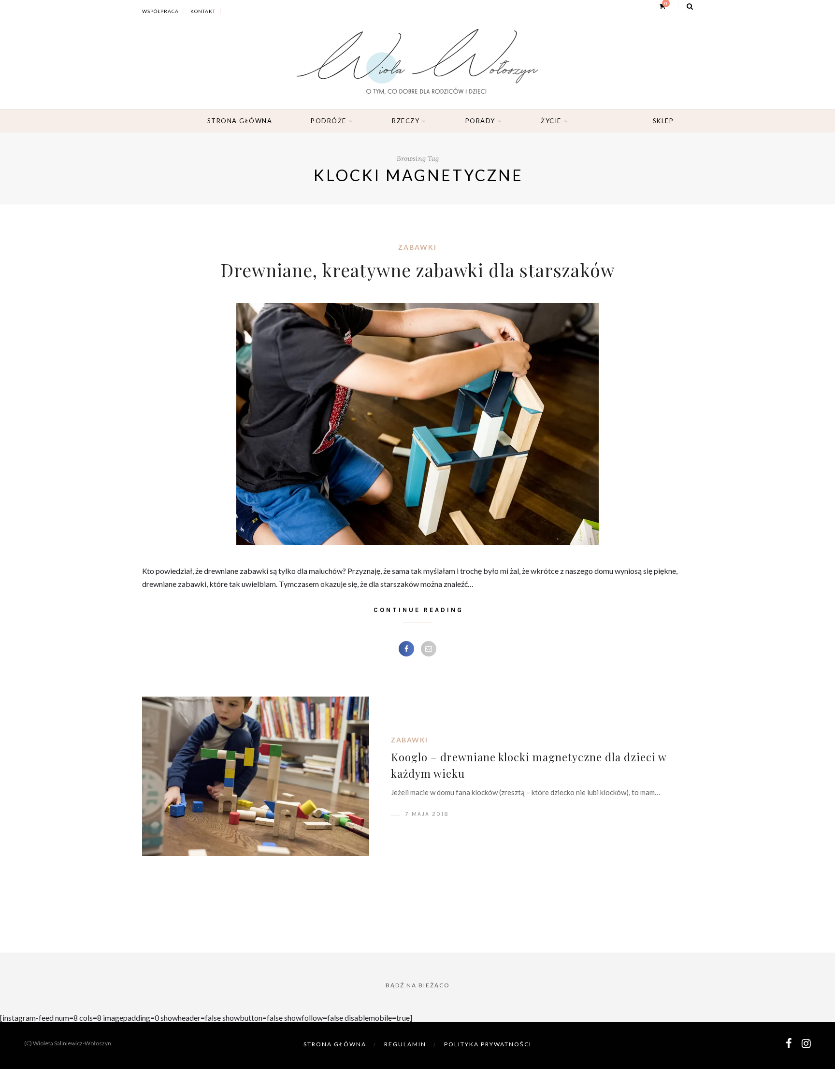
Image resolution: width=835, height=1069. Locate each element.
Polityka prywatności (488, 1044)
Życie (551, 121)
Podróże (328, 121)
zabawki (417, 247)
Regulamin (405, 1044)
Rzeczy (405, 121)
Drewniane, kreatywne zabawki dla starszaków (417, 270)
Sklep (663, 121)
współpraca (160, 11)
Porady (480, 121)
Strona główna (240, 121)
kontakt (203, 11)
